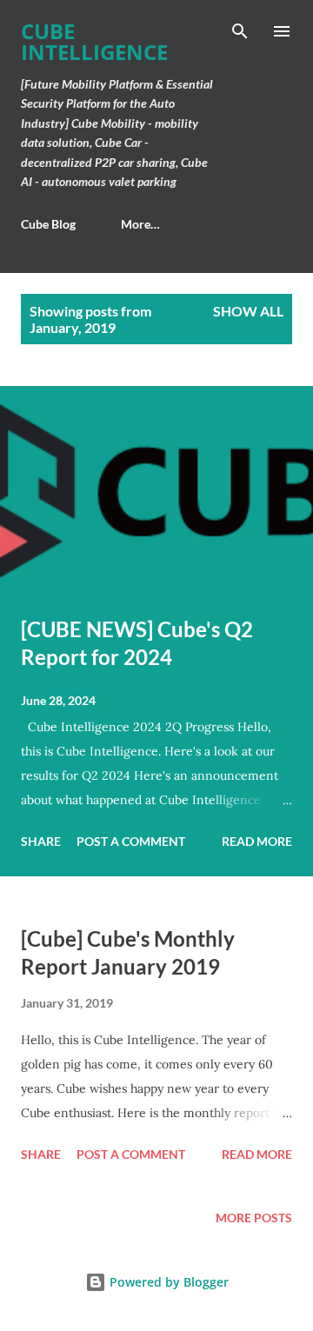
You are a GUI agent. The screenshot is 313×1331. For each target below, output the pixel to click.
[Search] (240, 31)
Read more (257, 841)
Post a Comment (131, 841)
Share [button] (41, 841)
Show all (248, 311)
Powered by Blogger (167, 1282)
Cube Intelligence (94, 41)
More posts (254, 1217)
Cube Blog (48, 223)
